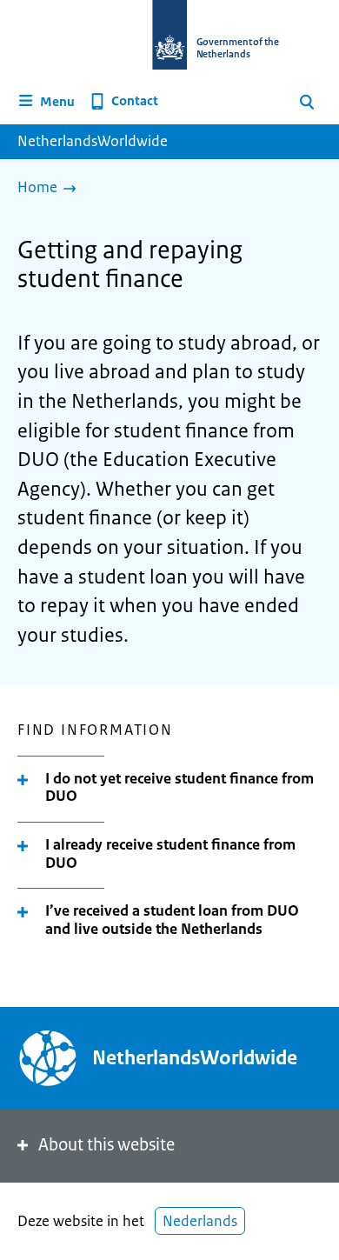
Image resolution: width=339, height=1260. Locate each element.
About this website (106, 1145)
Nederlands (200, 1220)
